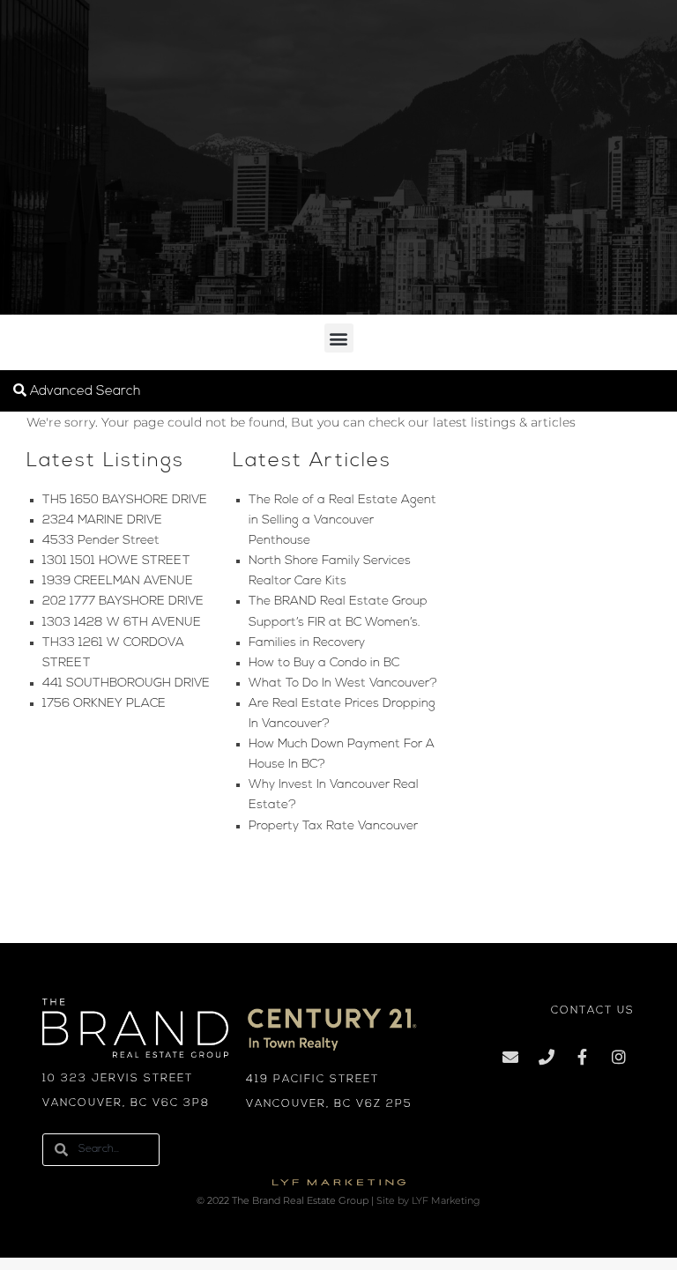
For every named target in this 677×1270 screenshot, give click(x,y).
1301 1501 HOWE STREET (116, 561)
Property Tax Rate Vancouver (333, 826)
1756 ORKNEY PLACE (104, 703)
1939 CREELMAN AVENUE (117, 581)
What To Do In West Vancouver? (343, 683)
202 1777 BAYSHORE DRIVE (123, 601)
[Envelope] (510, 1057)
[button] (338, 338)
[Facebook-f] (583, 1057)
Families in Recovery (307, 643)
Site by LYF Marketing (428, 1201)
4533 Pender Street (101, 540)
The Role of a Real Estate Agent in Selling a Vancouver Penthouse (342, 520)
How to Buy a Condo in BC (324, 663)
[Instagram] (619, 1057)
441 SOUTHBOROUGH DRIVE (126, 683)
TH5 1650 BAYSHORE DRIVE (124, 500)
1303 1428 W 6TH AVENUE (121, 622)
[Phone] (546, 1057)
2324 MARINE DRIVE (102, 520)
